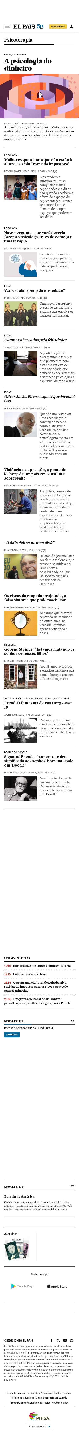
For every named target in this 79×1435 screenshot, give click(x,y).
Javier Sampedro (14, 714)
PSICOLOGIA (11, 228)
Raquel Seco (11, 298)
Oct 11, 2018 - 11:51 (32, 550)
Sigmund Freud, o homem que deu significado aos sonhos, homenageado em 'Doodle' (39, 761)
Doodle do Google (15, 752)
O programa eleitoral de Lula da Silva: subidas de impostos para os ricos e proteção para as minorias (36, 986)
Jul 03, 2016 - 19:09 (37, 661)
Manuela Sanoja (14, 248)
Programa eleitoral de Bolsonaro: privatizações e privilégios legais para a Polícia (37, 1001)
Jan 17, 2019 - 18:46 (33, 408)
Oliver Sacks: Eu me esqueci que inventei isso (39, 399)
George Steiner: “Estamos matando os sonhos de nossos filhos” (39, 652)
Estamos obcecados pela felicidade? (35, 340)
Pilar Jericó (11, 123)
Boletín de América (19, 1196)
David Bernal (12, 772)
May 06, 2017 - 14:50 (45, 607)
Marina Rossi (12, 485)
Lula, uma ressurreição (29, 974)
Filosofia (10, 645)
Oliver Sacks (12, 408)
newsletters (14, 1021)
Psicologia (11, 155)
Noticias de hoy (60, 1402)
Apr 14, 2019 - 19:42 (34, 298)
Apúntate (12, 1034)
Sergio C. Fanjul (13, 347)
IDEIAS (7, 286)
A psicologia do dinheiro (27, 64)
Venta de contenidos (29, 1393)
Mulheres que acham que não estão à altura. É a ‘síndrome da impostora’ (38, 162)
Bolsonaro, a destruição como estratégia (42, 966)
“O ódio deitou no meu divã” (29, 543)
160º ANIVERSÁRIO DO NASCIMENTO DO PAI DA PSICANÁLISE (37, 698)
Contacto (11, 1393)
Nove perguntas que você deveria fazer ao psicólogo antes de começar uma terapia (38, 237)
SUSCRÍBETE (58, 26)
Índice (47, 1402)
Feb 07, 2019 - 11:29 (37, 347)
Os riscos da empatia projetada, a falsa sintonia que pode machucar (35, 598)
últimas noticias (17, 958)
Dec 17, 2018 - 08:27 (45, 485)
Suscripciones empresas (24, 1402)
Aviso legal (47, 1393)
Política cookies (62, 1393)
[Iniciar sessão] (71, 26)
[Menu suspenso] (7, 26)
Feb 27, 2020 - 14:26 (38, 248)
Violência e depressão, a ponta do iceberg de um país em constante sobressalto (35, 474)
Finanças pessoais (15, 55)
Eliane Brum (11, 550)
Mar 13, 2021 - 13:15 (44, 171)
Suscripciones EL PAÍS (55, 1398)
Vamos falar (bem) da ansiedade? (34, 291)
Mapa (39, 1398)
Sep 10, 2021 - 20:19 (33, 123)
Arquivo (10, 1233)
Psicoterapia (18, 40)
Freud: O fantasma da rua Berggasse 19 (38, 705)
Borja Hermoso (13, 661)
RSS (40, 1402)
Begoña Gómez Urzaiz (16, 171)
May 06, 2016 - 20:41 (39, 714)
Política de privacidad (22, 1398)
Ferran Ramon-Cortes (17, 607)
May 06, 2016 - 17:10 (41, 772)
